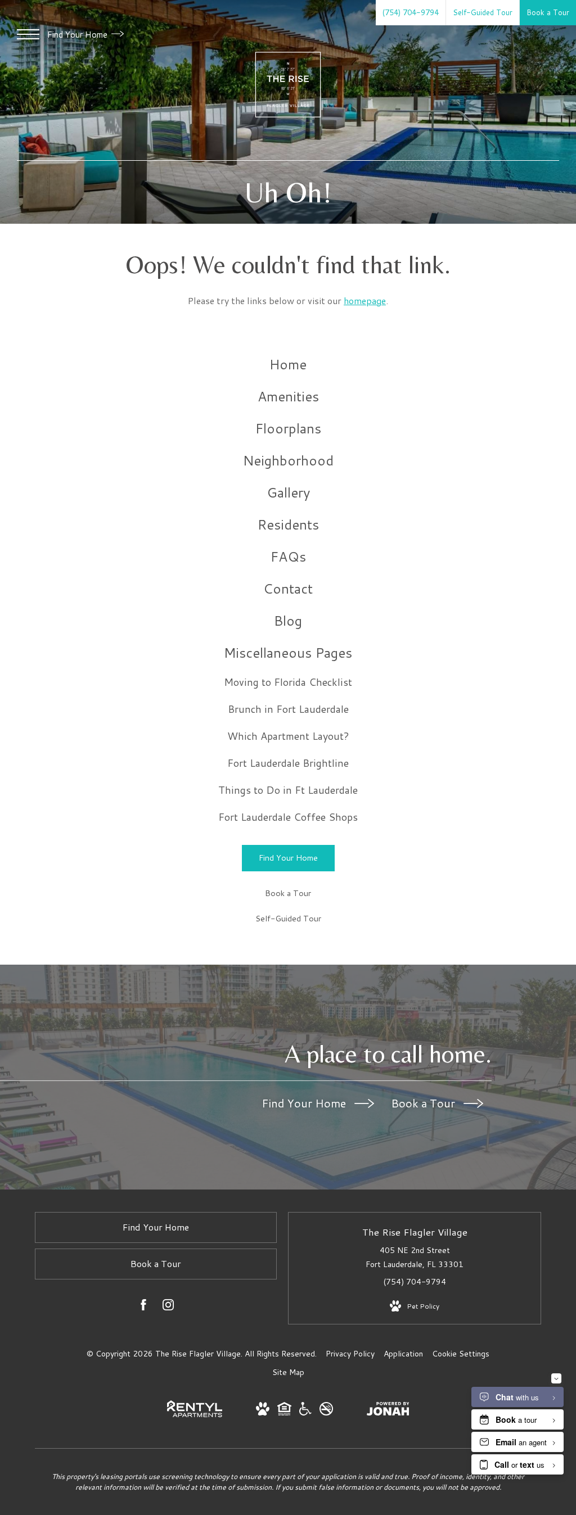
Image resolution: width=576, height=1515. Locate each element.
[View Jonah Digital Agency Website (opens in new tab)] (388, 1411)
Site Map (288, 1372)
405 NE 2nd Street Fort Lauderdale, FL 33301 (415, 1257)
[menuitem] (288, 365)
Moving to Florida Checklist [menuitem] (288, 682)
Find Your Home (78, 34)
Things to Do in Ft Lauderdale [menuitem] (288, 790)
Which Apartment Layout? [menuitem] (288, 736)
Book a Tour (424, 1103)
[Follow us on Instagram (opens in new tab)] (168, 1307)
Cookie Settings (460, 1353)
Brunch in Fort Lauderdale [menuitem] (288, 709)
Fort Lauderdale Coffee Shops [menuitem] (288, 816)
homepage (365, 300)
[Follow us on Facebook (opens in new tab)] (143, 1307)
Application (403, 1353)
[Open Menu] (28, 34)
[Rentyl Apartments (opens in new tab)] (194, 1414)
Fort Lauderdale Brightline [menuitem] (288, 763)
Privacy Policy (350, 1353)
